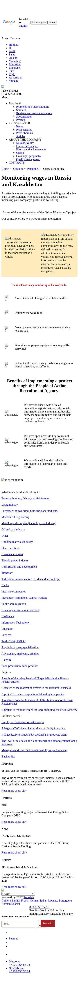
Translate (29, 897)
